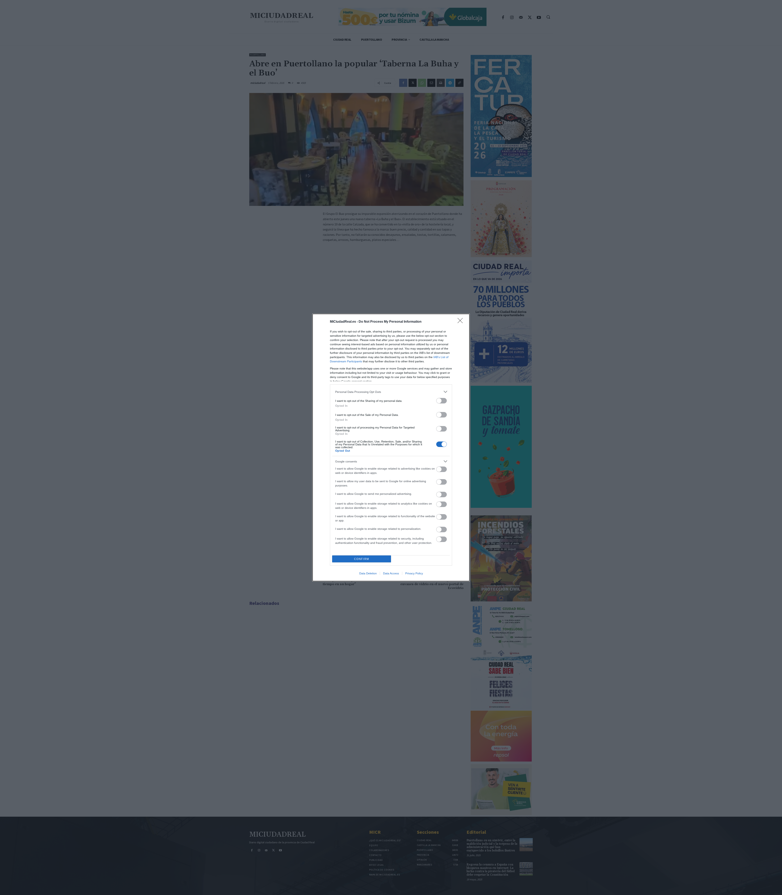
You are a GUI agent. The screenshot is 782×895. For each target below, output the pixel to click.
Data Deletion (368, 573)
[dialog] (391, 447)
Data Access (391, 573)
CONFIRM (361, 559)
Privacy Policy (414, 573)
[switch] (441, 400)
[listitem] (391, 392)
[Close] (461, 322)
